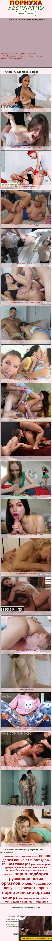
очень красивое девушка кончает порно (27, 885)
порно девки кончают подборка (25, 901)
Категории (21, 13)
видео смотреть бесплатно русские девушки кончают (25, 871)
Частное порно (15, 58)
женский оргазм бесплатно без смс (34, 898)
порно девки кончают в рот (26, 858)
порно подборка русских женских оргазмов (24, 879)
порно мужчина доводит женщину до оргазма (20, 856)
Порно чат (30, 13)
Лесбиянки (11, 56)
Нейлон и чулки (26, 56)
